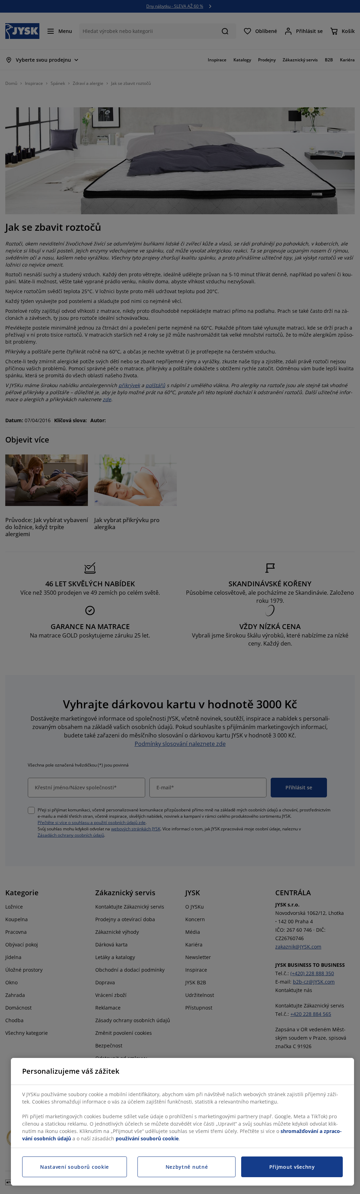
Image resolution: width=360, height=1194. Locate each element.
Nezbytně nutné (187, 1166)
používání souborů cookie (147, 1138)
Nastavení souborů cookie (74, 1166)
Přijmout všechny (292, 1166)
